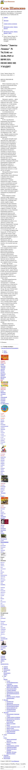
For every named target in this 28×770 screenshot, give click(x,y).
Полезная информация (7, 756)
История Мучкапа (11, 709)
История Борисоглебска (13, 706)
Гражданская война (11, 689)
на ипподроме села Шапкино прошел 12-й (3, 512)
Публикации (7, 670)
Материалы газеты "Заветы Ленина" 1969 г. (10, 32)
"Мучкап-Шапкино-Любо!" (2, 421)
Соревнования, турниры (13, 745)
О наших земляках (11, 690)
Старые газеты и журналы (10, 23)
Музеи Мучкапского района (7, 673)
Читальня (6, 20)
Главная (6, 17)
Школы (8, 695)
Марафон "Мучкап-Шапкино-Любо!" (12, 752)
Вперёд (5, 352)
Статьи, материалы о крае (13, 726)
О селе (8, 681)
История (6, 700)
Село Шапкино (15, 761)
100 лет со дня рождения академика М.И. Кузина (3, 529)
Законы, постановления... (13, 730)
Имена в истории (11, 723)
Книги (8, 725)
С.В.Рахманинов (11, 733)
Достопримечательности (13, 693)
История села (10, 701)
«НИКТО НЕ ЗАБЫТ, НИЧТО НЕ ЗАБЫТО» (12, 686)
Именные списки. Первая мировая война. (13, 697)
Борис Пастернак (11, 731)
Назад (5, 351)
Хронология (10, 703)
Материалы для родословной (10, 721)
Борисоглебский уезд (12, 708)
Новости (6, 668)
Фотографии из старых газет (4, 647)
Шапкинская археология (13, 704)
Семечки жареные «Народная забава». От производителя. (5, 660)
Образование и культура (13, 692)
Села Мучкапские (11, 711)
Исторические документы (13, 719)
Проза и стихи (10, 728)
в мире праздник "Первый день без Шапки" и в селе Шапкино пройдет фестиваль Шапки (3, 370)
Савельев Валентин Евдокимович (9, 348)
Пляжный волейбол (12, 747)
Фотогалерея (7, 758)
